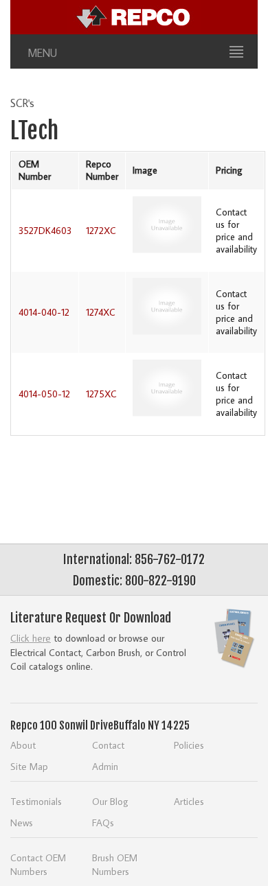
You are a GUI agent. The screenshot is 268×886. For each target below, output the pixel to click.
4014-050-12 (44, 394)
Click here (30, 637)
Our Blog (110, 801)
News (21, 822)
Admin (105, 766)
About (23, 744)
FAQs (103, 822)
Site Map (29, 766)
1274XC (100, 312)
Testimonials (36, 801)
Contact (108, 744)
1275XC (101, 394)
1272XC (101, 230)
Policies (189, 744)
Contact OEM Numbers (38, 864)
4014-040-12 (44, 312)
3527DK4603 (45, 230)
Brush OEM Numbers (114, 864)
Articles (189, 801)
